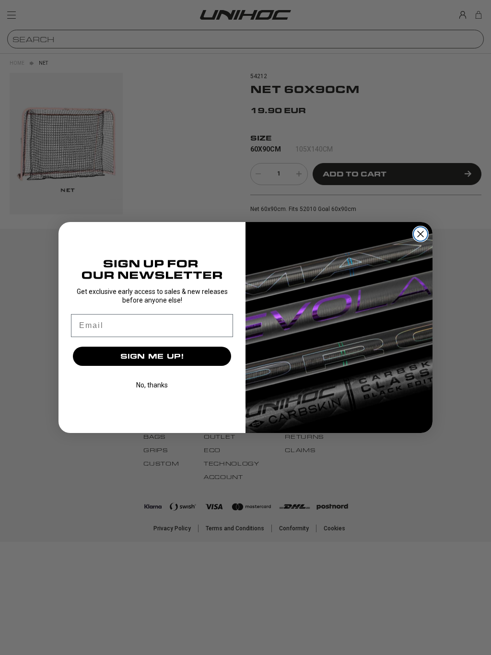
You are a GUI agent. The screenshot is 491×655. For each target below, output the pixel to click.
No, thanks (152, 385)
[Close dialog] (420, 234)
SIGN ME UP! (152, 356)
